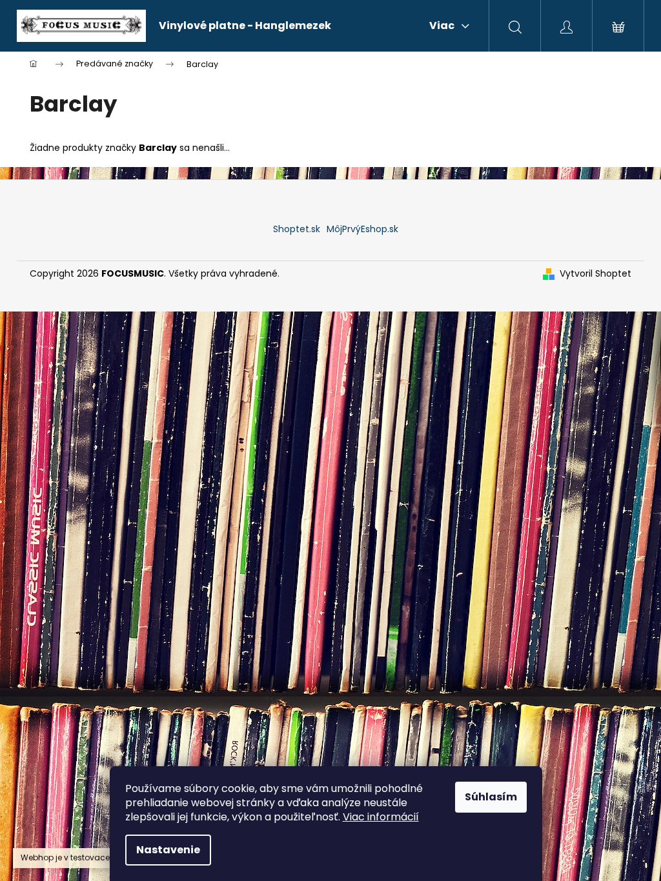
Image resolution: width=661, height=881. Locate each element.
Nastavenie (168, 849)
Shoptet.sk (296, 229)
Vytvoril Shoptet (595, 274)
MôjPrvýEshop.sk (362, 229)
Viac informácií (381, 816)
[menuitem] (245, 26)
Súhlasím (491, 796)
